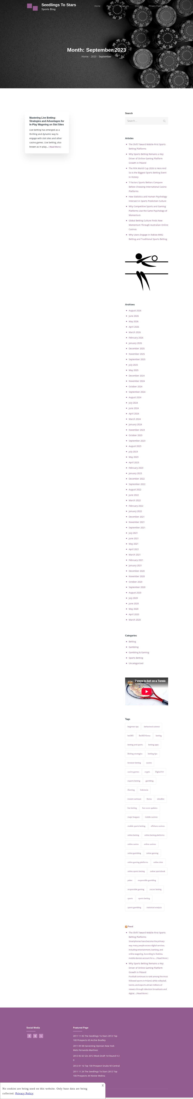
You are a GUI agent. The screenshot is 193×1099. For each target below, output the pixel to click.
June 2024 (134, 408)
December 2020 (137, 570)
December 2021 (137, 516)
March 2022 (135, 500)
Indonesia (144, 790)
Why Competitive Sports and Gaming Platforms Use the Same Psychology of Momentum (148, 211)
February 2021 (136, 560)
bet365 (130, 735)
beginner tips (133, 726)
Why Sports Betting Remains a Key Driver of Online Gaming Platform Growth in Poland (146, 158)
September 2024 (137, 391)
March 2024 (135, 419)
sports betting (144, 898)
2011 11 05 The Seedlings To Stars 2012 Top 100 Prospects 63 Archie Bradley (95, 1038)
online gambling (134, 853)
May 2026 (133, 321)
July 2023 (133, 451)
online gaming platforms (138, 862)
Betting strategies (135, 753)
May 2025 (133, 370)
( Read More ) (55, 146)
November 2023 (137, 429)
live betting (132, 808)
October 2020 (135, 581)
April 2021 (134, 549)
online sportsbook (157, 871)
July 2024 (133, 402)
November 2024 (137, 381)
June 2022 (134, 495)
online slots (158, 862)
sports (130, 898)
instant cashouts (134, 799)
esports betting (134, 781)
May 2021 (133, 543)
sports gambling (134, 907)
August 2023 (135, 446)
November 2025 (137, 353)
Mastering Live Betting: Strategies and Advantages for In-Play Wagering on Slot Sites (46, 121)
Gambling (134, 647)
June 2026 (134, 315)
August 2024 (135, 397)
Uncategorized (136, 663)
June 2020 (134, 603)
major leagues (134, 817)
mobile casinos (151, 817)
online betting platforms (154, 835)
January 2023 (135, 473)
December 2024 (137, 375)
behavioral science (152, 726)
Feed (130, 926)
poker (130, 880)
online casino (133, 844)
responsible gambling (147, 880)
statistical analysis (154, 907)
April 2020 (134, 614)
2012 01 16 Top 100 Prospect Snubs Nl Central (96, 1065)
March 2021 (135, 554)
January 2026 (135, 343)
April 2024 (134, 413)
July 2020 (133, 598)
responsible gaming (136, 889)
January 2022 (135, 511)
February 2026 (136, 337)
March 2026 (135, 332)
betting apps (153, 744)
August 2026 (135, 310)
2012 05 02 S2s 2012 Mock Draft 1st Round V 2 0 (96, 1057)
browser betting (134, 762)
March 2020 (135, 619)
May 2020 (133, 608)
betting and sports (135, 744)
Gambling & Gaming (139, 652)
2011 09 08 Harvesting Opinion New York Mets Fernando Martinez (93, 1048)
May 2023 (133, 457)
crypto (147, 771)
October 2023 (135, 435)
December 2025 (137, 348)
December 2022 (137, 478)
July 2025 (133, 364)
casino (149, 762)
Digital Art (159, 771)
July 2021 (133, 532)
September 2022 (137, 484)
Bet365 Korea (144, 735)
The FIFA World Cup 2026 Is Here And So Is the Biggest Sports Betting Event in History (147, 172)
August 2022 (135, 489)
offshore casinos (158, 826)
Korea (149, 799)
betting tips (152, 753)
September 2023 (137, 440)
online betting (133, 835)
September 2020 (137, 587)
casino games (133, 771)
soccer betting (155, 889)
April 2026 (134, 326)
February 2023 (136, 467)
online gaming (152, 853)
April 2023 (134, 462)
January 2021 (135, 565)
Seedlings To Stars (58, 5)
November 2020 (137, 576)
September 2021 (137, 527)
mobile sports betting (136, 826)
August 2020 (135, 592)
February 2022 (136, 505)
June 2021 (134, 538)
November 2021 (137, 522)
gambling (149, 781)
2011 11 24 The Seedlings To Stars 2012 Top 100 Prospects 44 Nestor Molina (95, 1073)
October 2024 (135, 386)
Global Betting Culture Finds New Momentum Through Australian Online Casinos (148, 225)
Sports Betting (136, 657)
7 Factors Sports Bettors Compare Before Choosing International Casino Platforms (147, 187)
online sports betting (136, 871)
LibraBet (160, 799)
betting (159, 735)
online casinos (150, 844)
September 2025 (137, 359)
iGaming (131, 790)
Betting (132, 641)
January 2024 (135, 424)
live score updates (149, 808)
